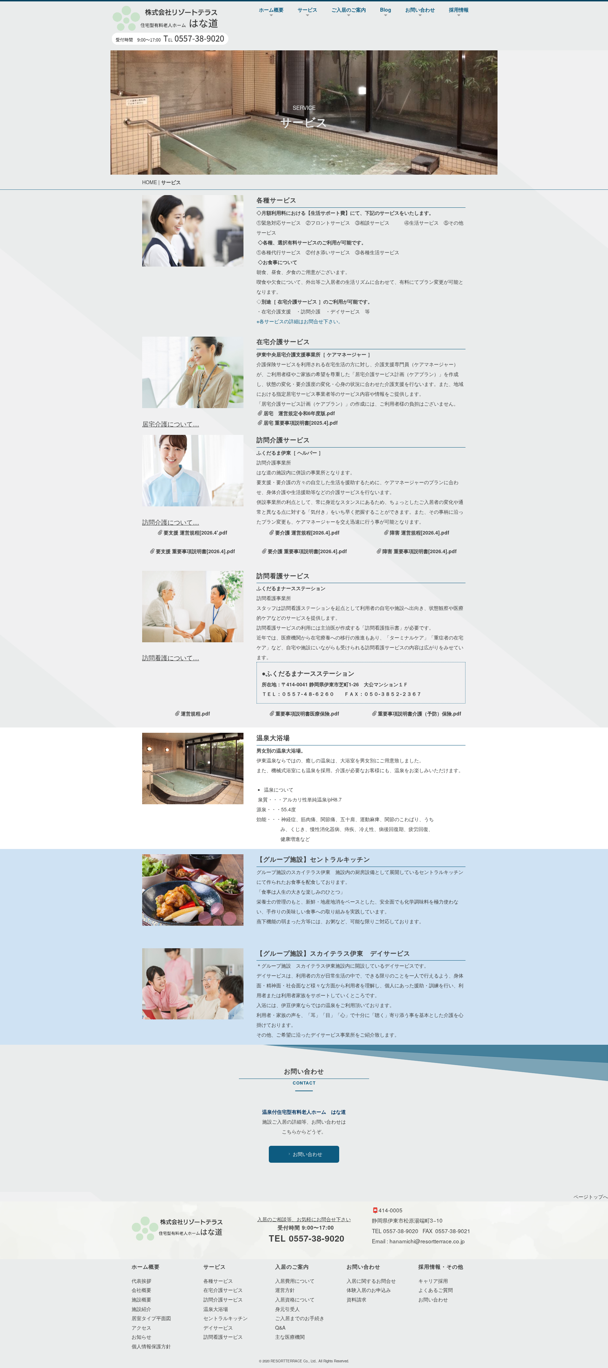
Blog (385, 9)
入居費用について (295, 1280)
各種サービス (218, 1280)
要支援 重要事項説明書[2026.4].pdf (195, 551)
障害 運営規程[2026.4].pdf (419, 532)
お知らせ (141, 1336)
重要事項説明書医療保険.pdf (307, 713)
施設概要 (141, 1299)
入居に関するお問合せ (371, 1280)
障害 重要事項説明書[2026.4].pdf (419, 551)
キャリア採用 (433, 1280)
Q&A (280, 1327)
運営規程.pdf (195, 713)
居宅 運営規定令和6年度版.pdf (299, 413)
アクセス (141, 1327)
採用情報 (459, 9)
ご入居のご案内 (348, 9)
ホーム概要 (271, 9)
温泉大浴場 (215, 1308)
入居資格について (295, 1299)
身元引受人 (287, 1308)
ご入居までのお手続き (299, 1318)
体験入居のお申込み (369, 1289)
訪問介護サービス (223, 1299)
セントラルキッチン (225, 1318)
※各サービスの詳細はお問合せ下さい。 (299, 321)
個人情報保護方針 (151, 1346)
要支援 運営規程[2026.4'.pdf (195, 532)
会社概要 (141, 1289)
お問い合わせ (420, 9)
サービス (307, 9)
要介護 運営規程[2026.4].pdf (307, 532)
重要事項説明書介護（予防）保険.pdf (419, 713)
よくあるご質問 (435, 1289)
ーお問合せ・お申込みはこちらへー (558, 696)
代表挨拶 (141, 1280)
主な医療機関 (290, 1336)
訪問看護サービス (223, 1336)
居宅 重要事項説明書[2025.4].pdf (301, 422)
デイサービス (218, 1327)
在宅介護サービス (223, 1289)
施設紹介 (141, 1308)
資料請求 (356, 1299)
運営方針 (285, 1289)
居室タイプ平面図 (151, 1318)
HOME (149, 182)
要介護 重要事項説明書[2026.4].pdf (307, 551)
